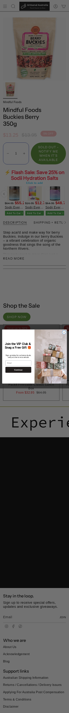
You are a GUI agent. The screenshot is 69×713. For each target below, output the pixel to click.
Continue (18, 370)
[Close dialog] (64, 332)
